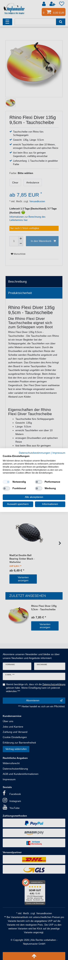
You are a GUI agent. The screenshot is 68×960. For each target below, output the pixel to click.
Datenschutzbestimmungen (34, 452)
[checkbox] (6, 482)
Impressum (58, 452)
